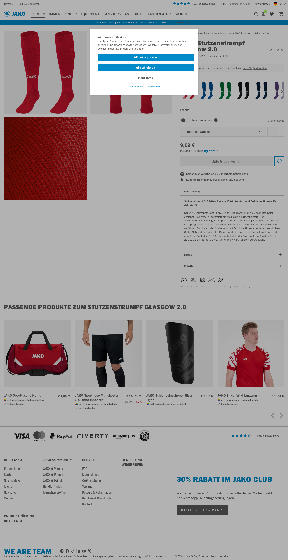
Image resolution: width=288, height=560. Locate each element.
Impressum (153, 86)
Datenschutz (135, 86)
